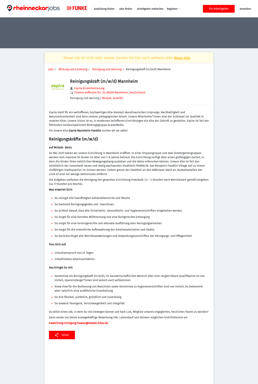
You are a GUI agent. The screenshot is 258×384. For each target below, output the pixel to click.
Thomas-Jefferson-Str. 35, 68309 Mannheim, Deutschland (109, 92)
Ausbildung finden (104, 8)
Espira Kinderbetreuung (89, 88)
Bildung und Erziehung (73, 69)
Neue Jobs (182, 58)
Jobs (51, 69)
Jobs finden (125, 8)
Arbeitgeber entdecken (150, 8)
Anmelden (245, 8)
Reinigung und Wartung (107, 69)
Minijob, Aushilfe (112, 98)
